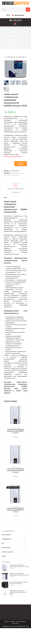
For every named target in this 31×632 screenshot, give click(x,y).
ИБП (3, 543)
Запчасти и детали (7, 552)
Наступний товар (20, 57)
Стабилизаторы (14, 172)
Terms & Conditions (21, 621)
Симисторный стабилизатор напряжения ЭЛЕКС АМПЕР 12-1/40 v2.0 (16, 510)
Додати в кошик (20, 163)
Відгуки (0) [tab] (15, 192)
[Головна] (20, 37)
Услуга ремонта (6, 534)
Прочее (4, 556)
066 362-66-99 (19, 15)
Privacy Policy (15, 623)
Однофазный (21, 173)
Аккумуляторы (6, 547)
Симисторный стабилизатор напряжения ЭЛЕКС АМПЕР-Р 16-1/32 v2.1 (15, 470)
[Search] (28, 9)
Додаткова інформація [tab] (15, 189)
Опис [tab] (15, 185)
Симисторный (7, 175)
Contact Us (12, 621)
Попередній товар (11, 57)
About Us (6, 621)
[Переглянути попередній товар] (5, 57)
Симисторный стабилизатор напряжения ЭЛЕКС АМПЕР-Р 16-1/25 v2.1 (15, 431)
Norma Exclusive (14, 173)
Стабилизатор (15, 175)
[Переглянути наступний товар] (26, 57)
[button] (15, 20)
